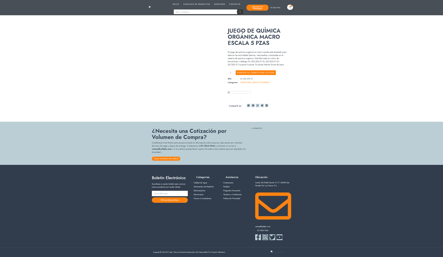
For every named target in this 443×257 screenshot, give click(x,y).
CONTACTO (234, 4)
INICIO (176, 4)
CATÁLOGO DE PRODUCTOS (196, 4)
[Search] (240, 11)
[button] (248, 105)
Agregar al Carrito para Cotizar (255, 72)
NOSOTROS (219, 4)
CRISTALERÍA (245, 82)
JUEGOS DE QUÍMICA (261, 82)
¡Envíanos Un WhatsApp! (257, 7)
